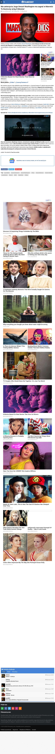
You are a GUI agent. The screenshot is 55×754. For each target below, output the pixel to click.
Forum (4, 671)
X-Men (26, 175)
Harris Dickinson (39, 172)
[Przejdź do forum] (4, 2)
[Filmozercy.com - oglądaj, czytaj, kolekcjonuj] (27, 2)
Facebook (4, 169)
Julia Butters (4, 175)
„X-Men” (12, 82)
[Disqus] (27, 586)
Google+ (19, 169)
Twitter (12, 169)
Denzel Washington (27, 43)
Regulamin (15, 729)
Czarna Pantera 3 (15, 172)
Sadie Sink (20, 175)
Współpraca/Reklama (25, 729)
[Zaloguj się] (51, 2)
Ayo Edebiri (6, 172)
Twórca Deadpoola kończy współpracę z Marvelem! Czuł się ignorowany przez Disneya (30, 112)
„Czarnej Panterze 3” (22, 82)
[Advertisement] (27, 188)
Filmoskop (14, 671)
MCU (15, 175)
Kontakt (34, 729)
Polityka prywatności (6, 729)
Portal (8, 671)
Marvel (10, 175)
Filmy (33, 172)
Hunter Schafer (48, 172)
